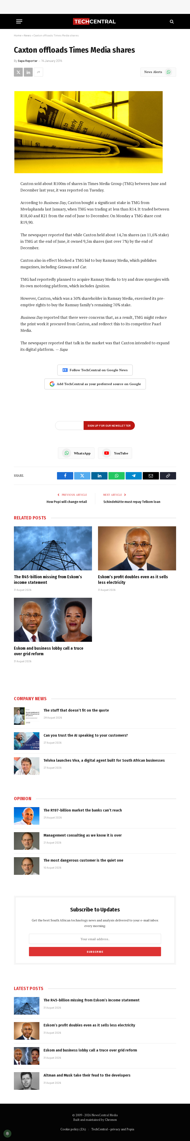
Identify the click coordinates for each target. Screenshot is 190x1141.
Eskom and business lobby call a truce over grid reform (48, 651)
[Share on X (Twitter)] (18, 72)
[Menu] (19, 21)
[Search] (171, 21)
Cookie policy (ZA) (73, 1129)
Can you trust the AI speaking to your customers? (86, 735)
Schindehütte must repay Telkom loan (131, 502)
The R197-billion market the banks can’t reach (83, 810)
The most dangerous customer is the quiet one (83, 860)
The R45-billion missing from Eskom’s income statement (48, 579)
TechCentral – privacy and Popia (112, 1129)
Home (18, 35)
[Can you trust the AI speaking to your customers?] (26, 741)
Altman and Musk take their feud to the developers (87, 1075)
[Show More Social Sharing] (38, 72)
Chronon (111, 1120)
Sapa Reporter (28, 61)
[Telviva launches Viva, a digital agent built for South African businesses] (26, 766)
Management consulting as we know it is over (83, 835)
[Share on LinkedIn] (28, 72)
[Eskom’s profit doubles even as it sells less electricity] (137, 548)
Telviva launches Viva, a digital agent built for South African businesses (104, 760)
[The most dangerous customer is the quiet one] (26, 866)
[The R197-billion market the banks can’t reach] (26, 816)
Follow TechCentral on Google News (99, 370)
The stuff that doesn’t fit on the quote (76, 710)
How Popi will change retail (67, 502)
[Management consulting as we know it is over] (26, 841)
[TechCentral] (95, 21)
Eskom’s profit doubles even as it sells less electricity (133, 579)
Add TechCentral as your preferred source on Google (99, 384)
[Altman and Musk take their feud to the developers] (26, 1081)
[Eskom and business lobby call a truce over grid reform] (53, 620)
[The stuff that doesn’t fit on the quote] (26, 716)
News (27, 35)
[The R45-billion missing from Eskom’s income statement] (53, 548)
